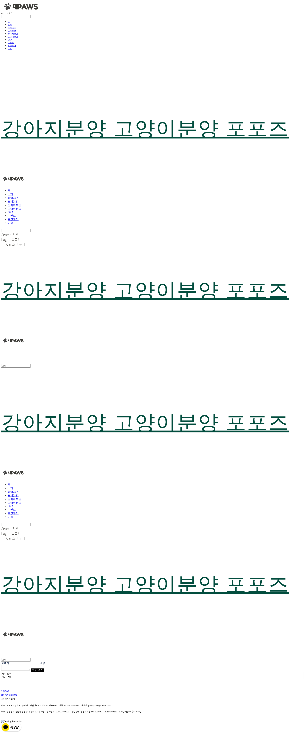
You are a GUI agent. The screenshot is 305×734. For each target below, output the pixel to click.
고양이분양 (13, 36)
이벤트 (11, 42)
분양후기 (12, 45)
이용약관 (5, 690)
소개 (10, 24)
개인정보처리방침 (9, 695)
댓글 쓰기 (37, 670)
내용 (42, 663)
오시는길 (12, 30)
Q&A (10, 39)
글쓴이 (5, 663)
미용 (10, 48)
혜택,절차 (12, 27)
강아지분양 (13, 33)
